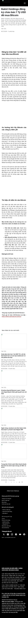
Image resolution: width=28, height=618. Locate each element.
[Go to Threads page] (8, 534)
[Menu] (25, 3)
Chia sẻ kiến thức (5, 527)
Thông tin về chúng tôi (6, 498)
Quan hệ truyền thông (7, 511)
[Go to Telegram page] (16, 534)
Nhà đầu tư (5, 513)
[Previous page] (6, 482)
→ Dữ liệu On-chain (5, 521)
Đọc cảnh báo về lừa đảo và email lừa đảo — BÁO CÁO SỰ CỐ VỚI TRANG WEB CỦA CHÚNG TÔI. (14, 595)
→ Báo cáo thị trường (6, 522)
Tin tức (3, 518)
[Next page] (22, 482)
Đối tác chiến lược (5, 500)
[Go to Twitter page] (4, 534)
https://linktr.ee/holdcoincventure (11, 316)
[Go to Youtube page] (20, 534)
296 (19, 482)
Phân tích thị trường (6, 520)
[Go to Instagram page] (12, 534)
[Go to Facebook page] (24, 534)
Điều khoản (4, 502)
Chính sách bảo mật (6, 504)
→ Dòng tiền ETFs (5, 524)
